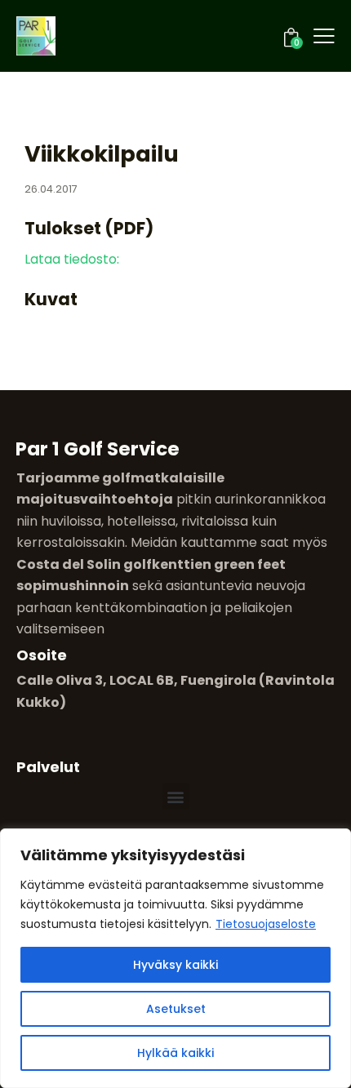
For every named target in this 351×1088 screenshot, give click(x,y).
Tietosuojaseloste (265, 924)
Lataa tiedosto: (71, 259)
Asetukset (176, 1009)
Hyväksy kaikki (175, 965)
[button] (175, 796)
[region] (175, 958)
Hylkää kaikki (175, 1053)
